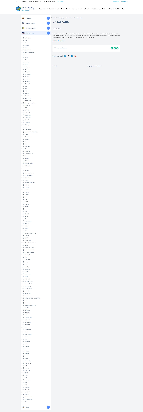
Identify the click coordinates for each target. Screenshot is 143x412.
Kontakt (124, 9)
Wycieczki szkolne (107, 9)
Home (54, 18)
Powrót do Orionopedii (58, 40)
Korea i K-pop (70, 18)
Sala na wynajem (96, 9)
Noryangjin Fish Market (93, 66)
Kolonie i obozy (53, 9)
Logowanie (116, 1)
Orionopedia (60, 18)
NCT (55, 66)
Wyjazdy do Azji (65, 9)
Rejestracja (124, 1)
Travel (117, 9)
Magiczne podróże (77, 9)
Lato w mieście (43, 9)
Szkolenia (86, 9)
